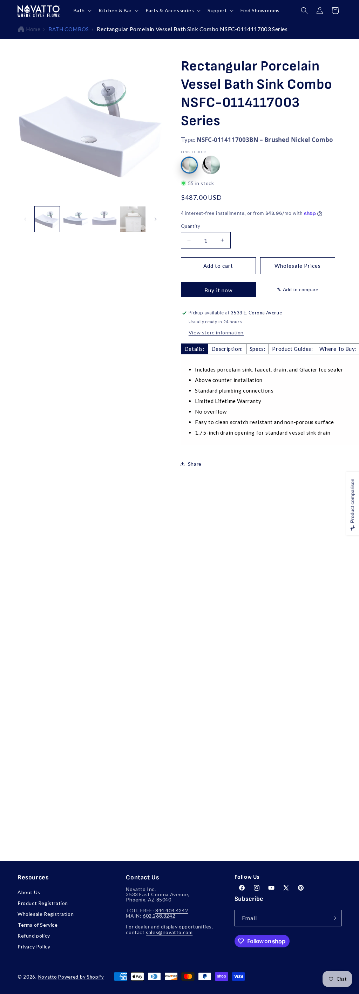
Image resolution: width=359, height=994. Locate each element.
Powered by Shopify (81, 977)
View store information (216, 332)
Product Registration (43, 903)
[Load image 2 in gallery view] (75, 218)
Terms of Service (38, 925)
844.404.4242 (171, 910)
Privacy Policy (34, 946)
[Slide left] (25, 219)
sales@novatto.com (169, 932)
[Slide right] (155, 219)
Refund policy (34, 936)
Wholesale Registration (46, 914)
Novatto (47, 977)
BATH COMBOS (68, 29)
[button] (81, 10)
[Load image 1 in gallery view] (47, 218)
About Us (29, 892)
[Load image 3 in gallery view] (104, 218)
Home (33, 29)
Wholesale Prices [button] (298, 266)
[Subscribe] (333, 918)
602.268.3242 (159, 916)
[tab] (194, 348)
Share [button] (195, 464)
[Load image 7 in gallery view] (132, 218)
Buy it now (218, 290)
